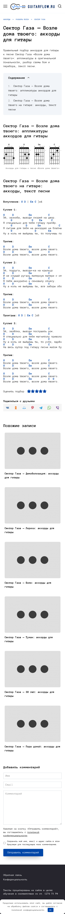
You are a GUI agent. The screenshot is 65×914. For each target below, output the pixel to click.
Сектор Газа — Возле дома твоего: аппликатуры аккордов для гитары (32, 90)
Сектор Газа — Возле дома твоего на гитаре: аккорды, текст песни (32, 105)
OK (50, 910)
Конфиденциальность (15, 879)
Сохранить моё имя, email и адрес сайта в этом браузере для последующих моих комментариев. (33, 842)
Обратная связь (12, 875)
